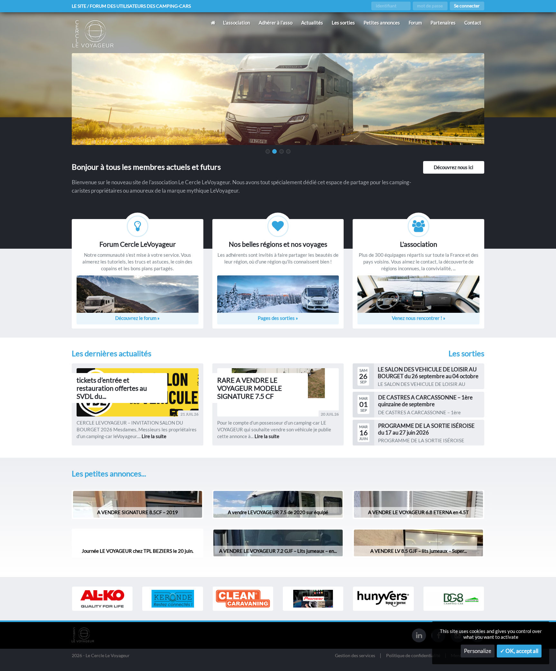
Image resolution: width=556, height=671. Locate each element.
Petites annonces (382, 22)
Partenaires (443, 22)
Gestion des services (355, 655)
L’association (236, 22)
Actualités (312, 22)
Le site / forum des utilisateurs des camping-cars (131, 6)
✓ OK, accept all (519, 651)
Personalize (477, 651)
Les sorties (343, 22)
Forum (415, 22)
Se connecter (467, 5)
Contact (472, 22)
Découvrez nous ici (453, 167)
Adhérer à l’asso (275, 22)
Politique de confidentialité (413, 655)
